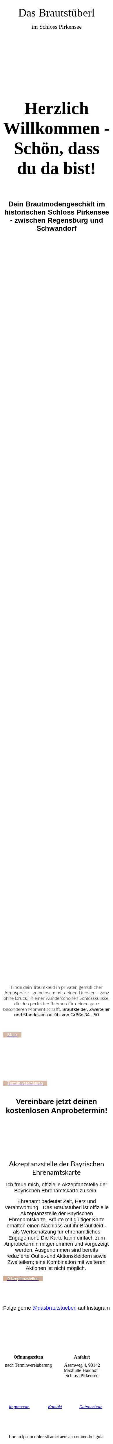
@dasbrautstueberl (54, 1308)
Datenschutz (90, 1406)
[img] (56, 61)
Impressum (19, 1406)
